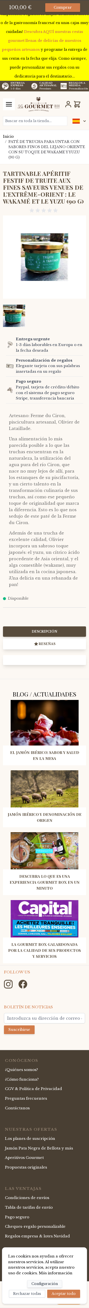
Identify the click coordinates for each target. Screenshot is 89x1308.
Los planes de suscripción (30, 1138)
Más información (55, 1273)
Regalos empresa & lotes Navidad (37, 1236)
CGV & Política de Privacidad (33, 1088)
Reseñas (47, 644)
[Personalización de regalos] (10, 366)
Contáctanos (17, 1108)
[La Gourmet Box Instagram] (9, 984)
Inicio (8, 136)
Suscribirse (19, 1029)
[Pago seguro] (10, 390)
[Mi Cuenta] (68, 104)
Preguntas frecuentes (26, 1098)
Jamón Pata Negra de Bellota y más (39, 1148)
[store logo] (38, 104)
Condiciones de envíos (27, 1197)
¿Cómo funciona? (22, 1079)
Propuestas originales (26, 1167)
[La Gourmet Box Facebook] (23, 984)
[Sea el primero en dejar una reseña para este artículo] (44, 211)
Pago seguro (17, 1217)
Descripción (44, 631)
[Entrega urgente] (10, 345)
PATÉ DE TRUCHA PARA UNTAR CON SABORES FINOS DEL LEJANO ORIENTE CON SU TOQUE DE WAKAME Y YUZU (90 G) (46, 149)
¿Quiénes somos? (21, 1069)
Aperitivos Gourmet (24, 1157)
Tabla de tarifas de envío (29, 1207)
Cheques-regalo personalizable (35, 1226)
